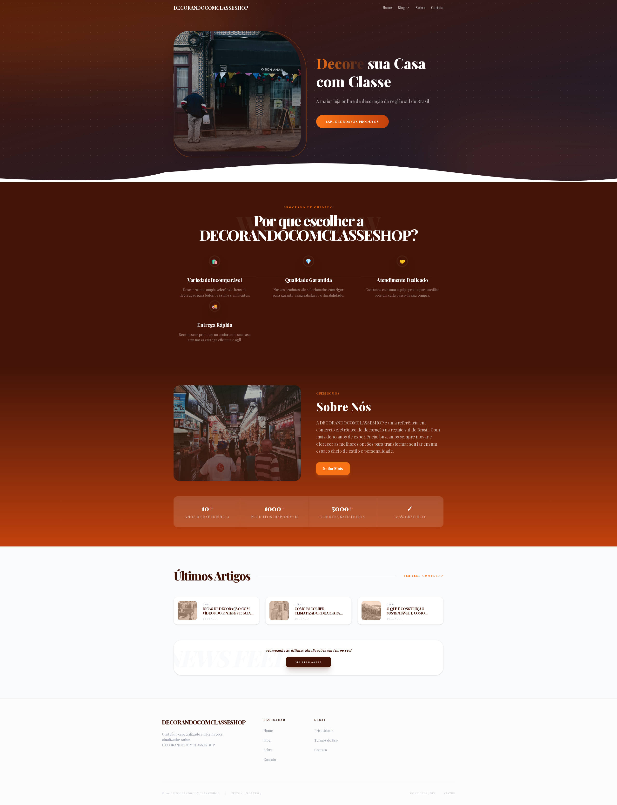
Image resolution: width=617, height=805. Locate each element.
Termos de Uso (326, 740)
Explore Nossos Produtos (352, 121)
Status (449, 793)
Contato (437, 7)
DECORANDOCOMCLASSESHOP (211, 7)
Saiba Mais (333, 468)
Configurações (423, 793)
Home (387, 7)
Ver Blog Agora (308, 662)
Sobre (420, 7)
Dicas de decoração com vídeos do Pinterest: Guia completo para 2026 (227, 613)
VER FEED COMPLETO (423, 575)
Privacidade (323, 730)
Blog (401, 7)
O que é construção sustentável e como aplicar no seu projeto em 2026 (411, 615)
